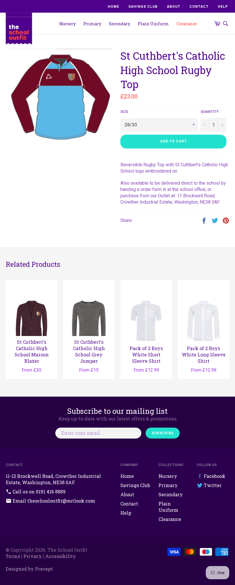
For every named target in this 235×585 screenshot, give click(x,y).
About (173, 7)
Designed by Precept (29, 569)
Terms (13, 556)
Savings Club (143, 7)
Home (113, 7)
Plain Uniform (153, 23)
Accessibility (60, 556)
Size (124, 112)
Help (223, 7)
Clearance (187, 23)
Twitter (212, 485)
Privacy (32, 556)
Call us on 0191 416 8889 (38, 492)
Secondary (119, 23)
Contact (199, 7)
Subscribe (163, 433)
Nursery (67, 23)
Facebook (214, 476)
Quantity (210, 112)
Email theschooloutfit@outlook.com (53, 501)
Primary (92, 23)
